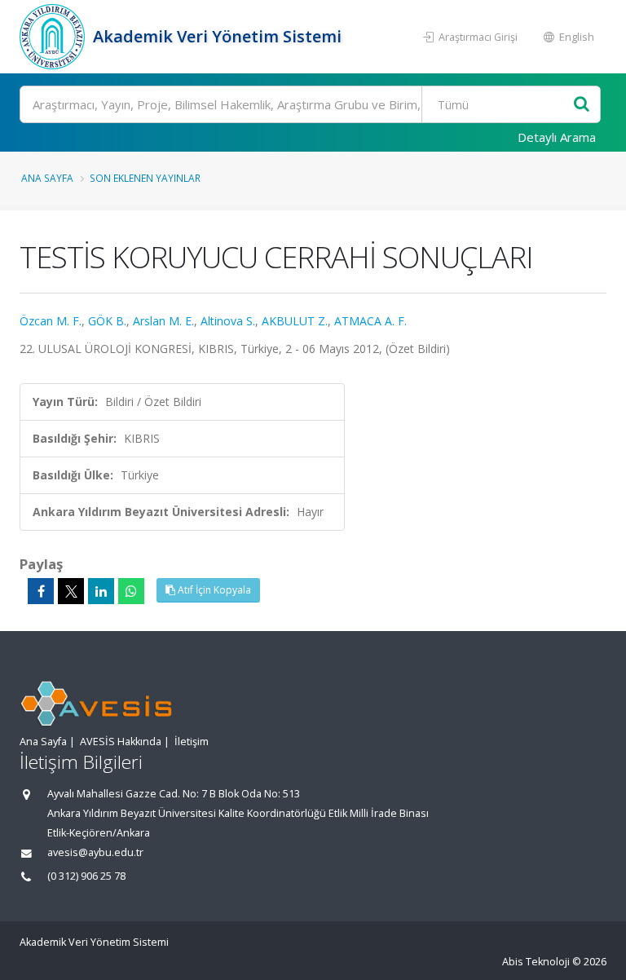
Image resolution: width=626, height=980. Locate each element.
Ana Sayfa (47, 177)
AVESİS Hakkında (120, 741)
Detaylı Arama (557, 137)
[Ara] (581, 104)
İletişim (191, 741)
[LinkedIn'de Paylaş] (101, 591)
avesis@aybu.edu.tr (95, 852)
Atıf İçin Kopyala (213, 590)
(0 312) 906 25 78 (86, 876)
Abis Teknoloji (536, 962)
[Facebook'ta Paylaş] (41, 591)
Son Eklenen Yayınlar (145, 177)
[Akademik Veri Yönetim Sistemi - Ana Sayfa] (54, 36)
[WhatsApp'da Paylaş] (131, 591)
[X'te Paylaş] (71, 591)
